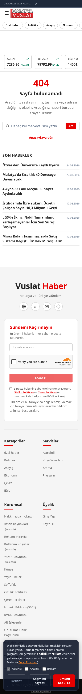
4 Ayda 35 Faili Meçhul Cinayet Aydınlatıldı (27, 190)
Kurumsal (13, 499)
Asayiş (49, 25)
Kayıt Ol (48, 519)
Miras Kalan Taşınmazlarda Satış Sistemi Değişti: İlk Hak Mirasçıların (30, 238)
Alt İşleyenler (13, 612)
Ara (71, 126)
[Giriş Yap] (36, 4)
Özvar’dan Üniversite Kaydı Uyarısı (30, 164)
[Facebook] (24, 306)
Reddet (16, 681)
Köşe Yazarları (52, 455)
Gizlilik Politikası (23, 387)
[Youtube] (58, 306)
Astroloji (49, 448)
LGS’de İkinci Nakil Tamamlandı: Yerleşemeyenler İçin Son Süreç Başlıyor (28, 221)
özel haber (12, 25)
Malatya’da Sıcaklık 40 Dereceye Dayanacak (28, 176)
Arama (47, 463)
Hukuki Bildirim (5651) (19, 597)
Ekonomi (66, 25)
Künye (8, 559)
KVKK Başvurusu (15, 605)
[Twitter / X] (35, 306)
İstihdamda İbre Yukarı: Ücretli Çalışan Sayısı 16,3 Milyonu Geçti (33, 204)
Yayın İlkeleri (12, 567)
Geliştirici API (13, 632)
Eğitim (8, 486)
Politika (32, 25)
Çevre (8, 478)
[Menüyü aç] (6, 13)
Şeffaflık (10, 574)
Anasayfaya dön (41, 137)
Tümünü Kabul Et (64, 681)
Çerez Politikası (46, 387)
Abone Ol (41, 373)
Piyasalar (49, 470)
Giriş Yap (49, 511)
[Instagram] (47, 306)
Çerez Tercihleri (15, 590)
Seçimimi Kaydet (39, 681)
